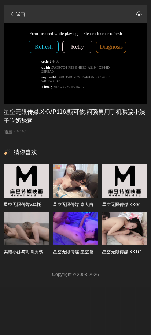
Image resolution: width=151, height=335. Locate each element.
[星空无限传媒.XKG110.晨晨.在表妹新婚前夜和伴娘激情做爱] (124, 181)
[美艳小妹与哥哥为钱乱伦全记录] (26, 228)
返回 (20, 14)
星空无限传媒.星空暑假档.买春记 (85, 251)
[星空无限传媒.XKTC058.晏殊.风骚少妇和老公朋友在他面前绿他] (124, 228)
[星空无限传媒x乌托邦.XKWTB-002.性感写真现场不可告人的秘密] (26, 181)
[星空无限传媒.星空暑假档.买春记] (75, 228)
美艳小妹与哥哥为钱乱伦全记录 (34, 251)
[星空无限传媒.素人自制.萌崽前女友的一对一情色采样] (75, 181)
